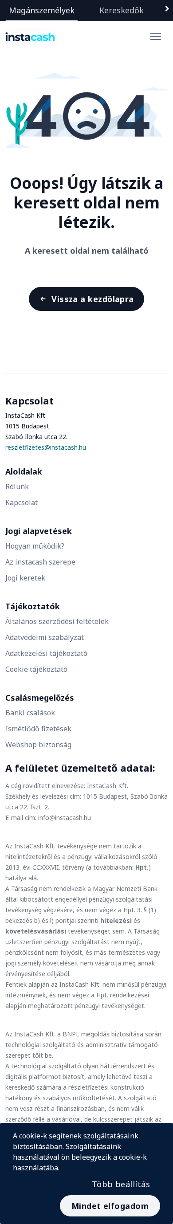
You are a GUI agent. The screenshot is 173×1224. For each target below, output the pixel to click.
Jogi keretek (25, 578)
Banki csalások (30, 713)
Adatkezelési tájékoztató (46, 653)
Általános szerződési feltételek (57, 621)
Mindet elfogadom (110, 1205)
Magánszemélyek (42, 10)
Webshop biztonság (38, 744)
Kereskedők (121, 10)
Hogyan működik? (34, 546)
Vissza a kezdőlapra (92, 299)
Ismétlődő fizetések (38, 729)
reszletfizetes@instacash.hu (45, 447)
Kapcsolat (21, 502)
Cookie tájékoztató (36, 669)
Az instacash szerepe (40, 562)
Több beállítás (121, 1184)
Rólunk (17, 486)
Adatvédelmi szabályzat (44, 637)
